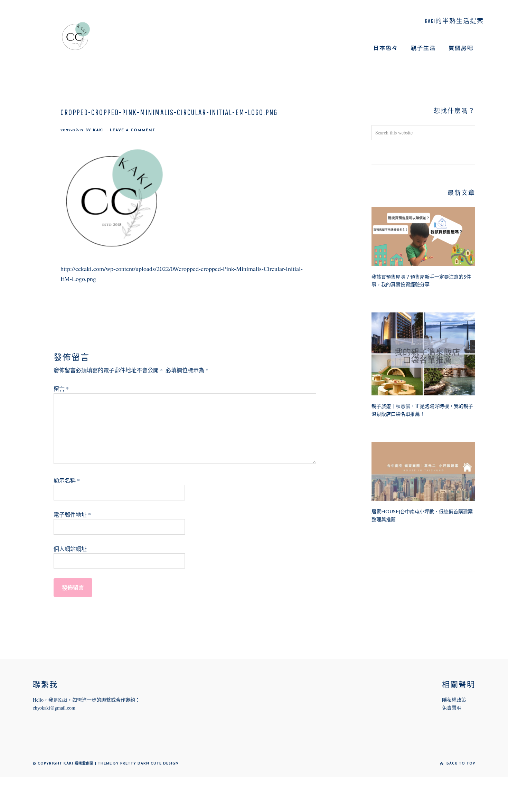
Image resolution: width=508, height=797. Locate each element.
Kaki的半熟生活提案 (76, 36)
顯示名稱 (67, 480)
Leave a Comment (132, 130)
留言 (61, 388)
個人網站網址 (70, 548)
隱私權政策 (454, 699)
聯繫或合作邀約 (118, 699)
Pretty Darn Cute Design (149, 764)
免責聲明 (451, 707)
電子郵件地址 (72, 514)
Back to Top (460, 764)
